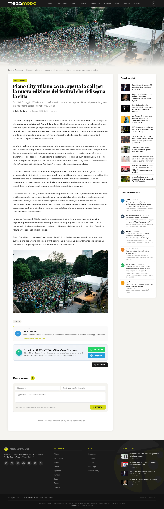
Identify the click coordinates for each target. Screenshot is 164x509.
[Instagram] (17, 463)
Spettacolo (95, 3)
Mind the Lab (75, 505)
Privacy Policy (93, 471)
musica (17, 321)
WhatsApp (98, 349)
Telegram (98, 355)
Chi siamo (91, 458)
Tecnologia (62, 3)
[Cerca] (154, 3)
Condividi (101, 365)
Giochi (83, 3)
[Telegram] (35, 463)
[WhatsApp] (41, 463)
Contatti (91, 462)
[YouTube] (23, 463)
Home (10, 70)
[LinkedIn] (29, 463)
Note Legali (92, 467)
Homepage (92, 454)
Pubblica (98, 407)
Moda (74, 3)
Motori (51, 3)
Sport (117, 3)
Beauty (127, 3)
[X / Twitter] (12, 463)
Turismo (107, 3)
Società (137, 3)
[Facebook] (6, 463)
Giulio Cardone (21, 111)
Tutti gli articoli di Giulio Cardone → (35, 338)
